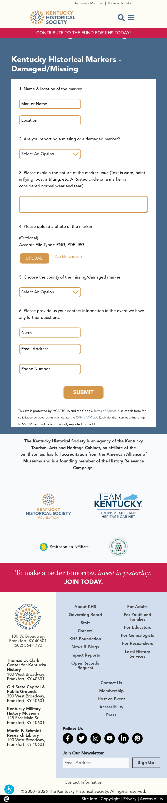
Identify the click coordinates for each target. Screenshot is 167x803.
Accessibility (111, 707)
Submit (83, 392)
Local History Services (137, 654)
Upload (34, 258)
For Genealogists (137, 635)
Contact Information (83, 782)
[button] (9, 789)
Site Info (89, 798)
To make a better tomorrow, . (83, 572)
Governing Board (85, 614)
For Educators (137, 627)
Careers (85, 630)
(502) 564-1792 (28, 645)
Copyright (110, 798)
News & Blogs (85, 647)
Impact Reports (85, 655)
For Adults (137, 606)
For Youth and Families (137, 617)
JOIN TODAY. (83, 582)
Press (111, 715)
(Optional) (51, 241)
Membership (111, 691)
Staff (85, 622)
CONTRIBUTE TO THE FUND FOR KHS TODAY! (83, 32)
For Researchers (137, 643)
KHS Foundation (85, 639)
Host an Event (111, 699)
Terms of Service (105, 411)
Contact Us (111, 682)
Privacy (129, 798)
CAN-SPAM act (86, 417)
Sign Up (146, 762)
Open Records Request (85, 665)
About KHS (85, 606)
